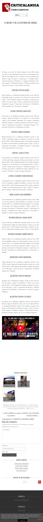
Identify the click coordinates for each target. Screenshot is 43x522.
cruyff (6, 406)
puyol (15, 408)
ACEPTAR (22, 520)
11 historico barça (32, 405)
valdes (21, 408)
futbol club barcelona (12, 406)
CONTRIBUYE (21, 510)
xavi (24, 408)
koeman (23, 406)
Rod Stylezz (12, 405)
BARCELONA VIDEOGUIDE (21, 464)
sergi (18, 408)
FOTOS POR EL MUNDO (21, 466)
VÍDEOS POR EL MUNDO (21, 468)
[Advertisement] (21, 47)
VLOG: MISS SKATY (21, 471)
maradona (27, 406)
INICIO (24, 405)
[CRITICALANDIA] (21, 12)
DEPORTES (20, 405)
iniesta (19, 406)
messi (11, 408)
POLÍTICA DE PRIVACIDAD (21, 500)
